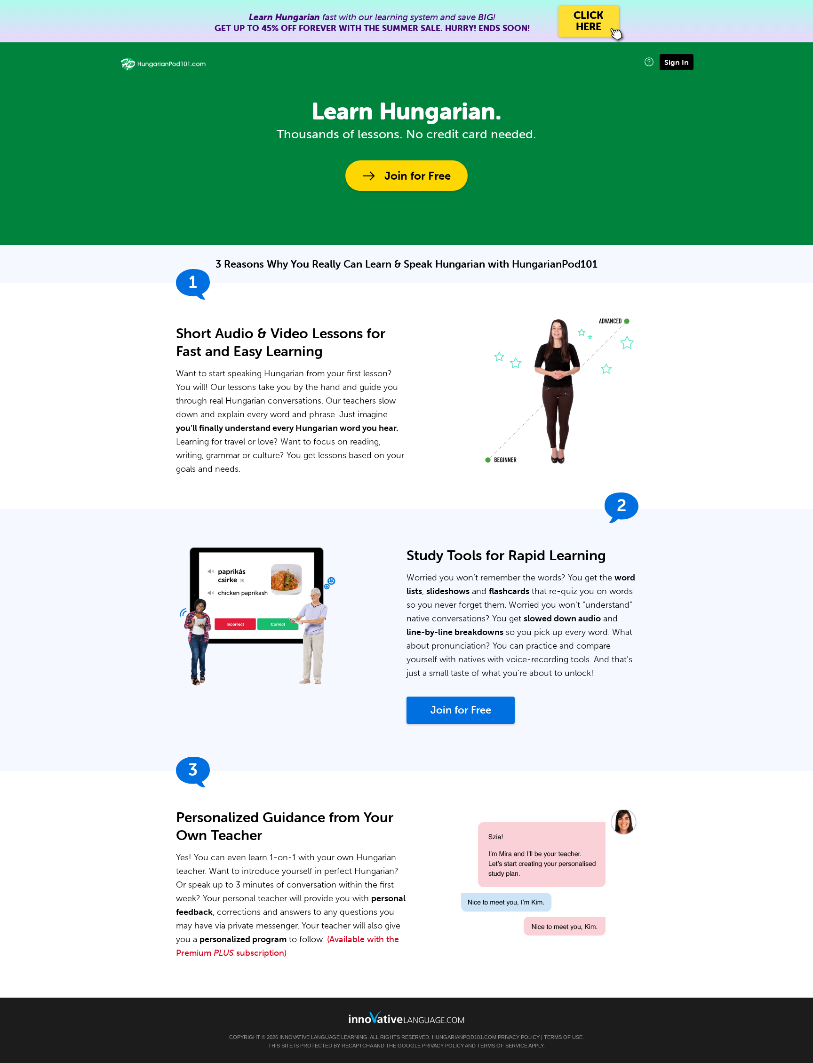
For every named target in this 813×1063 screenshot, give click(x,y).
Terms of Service (502, 1045)
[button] (649, 61)
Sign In (676, 62)
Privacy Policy (519, 1037)
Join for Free (417, 175)
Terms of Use (563, 1037)
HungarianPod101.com (464, 1037)
